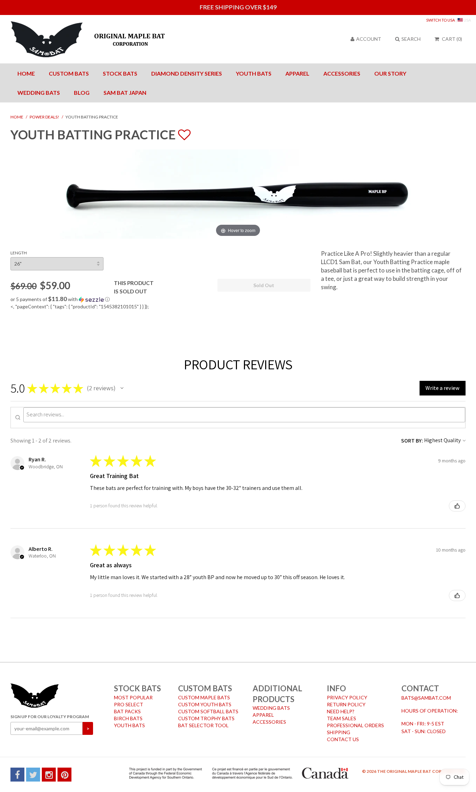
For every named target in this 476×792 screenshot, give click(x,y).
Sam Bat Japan (124, 92)
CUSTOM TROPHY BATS (206, 718)
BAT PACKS (127, 711)
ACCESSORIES (269, 722)
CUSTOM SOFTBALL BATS (208, 711)
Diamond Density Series (186, 73)
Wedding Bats (38, 92)
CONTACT (420, 688)
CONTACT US (343, 739)
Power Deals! (44, 117)
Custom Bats (69, 73)
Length (18, 252)
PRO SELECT (128, 704)
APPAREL (263, 715)
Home (26, 73)
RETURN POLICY (346, 704)
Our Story (390, 73)
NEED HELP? (340, 711)
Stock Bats (120, 73)
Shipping (338, 732)
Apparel (297, 73)
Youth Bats (253, 73)
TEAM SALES (341, 718)
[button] (160, 299)
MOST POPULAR (133, 697)
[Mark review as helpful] (457, 506)
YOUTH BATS (129, 725)
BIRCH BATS (128, 718)
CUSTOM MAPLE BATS (204, 697)
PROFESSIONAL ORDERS (355, 725)
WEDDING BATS (271, 708)
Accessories (341, 73)
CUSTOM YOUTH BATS (204, 704)
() (452, 39)
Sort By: (412, 440)
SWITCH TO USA (440, 20)
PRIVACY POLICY (347, 697)
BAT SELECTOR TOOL (203, 725)
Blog (82, 92)
